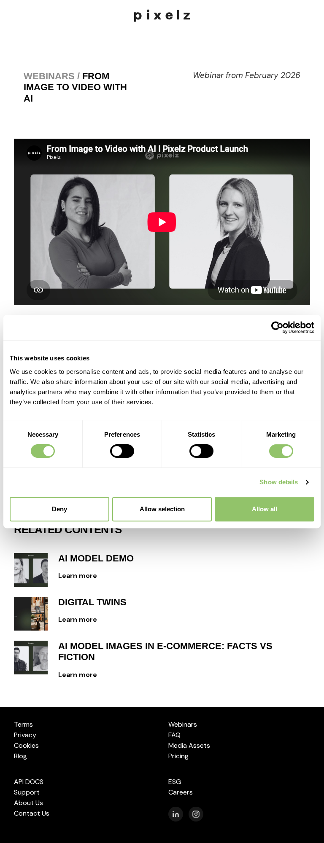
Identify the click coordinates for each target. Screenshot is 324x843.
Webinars (182, 724)
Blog (20, 756)
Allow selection (162, 509)
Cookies (26, 745)
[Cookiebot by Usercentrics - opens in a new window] (277, 327)
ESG (174, 781)
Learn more (77, 575)
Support (27, 792)
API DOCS (28, 781)
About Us (28, 802)
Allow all (264, 509)
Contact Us (31, 813)
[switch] (122, 451)
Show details (278, 482)
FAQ (174, 734)
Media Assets (189, 745)
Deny (59, 509)
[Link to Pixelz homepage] (162, 15)
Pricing (178, 756)
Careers (180, 792)
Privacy (25, 734)
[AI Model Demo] (31, 570)
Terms (23, 724)
